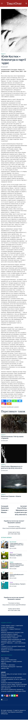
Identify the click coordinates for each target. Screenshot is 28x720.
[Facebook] (2, 695)
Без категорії (13, 541)
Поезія (11, 552)
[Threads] (10, 695)
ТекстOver (14, 3)
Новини (11, 562)
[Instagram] (3, 403)
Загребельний (10, 407)
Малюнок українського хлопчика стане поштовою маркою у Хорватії (17, 565)
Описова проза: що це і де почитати (11, 677)
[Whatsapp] (14, 401)
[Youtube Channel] (17, 695)
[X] (5, 695)
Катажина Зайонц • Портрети (17, 584)
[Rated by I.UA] (4, 700)
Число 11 (3, 53)
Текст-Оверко (5, 658)
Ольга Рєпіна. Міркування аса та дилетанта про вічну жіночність (11, 467)
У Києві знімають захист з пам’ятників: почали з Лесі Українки (16, 545)
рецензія (16, 407)
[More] (9, 403)
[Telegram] (19, 401)
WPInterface (4, 713)
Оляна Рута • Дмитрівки (8, 665)
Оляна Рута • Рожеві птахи (8, 659)
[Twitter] (9, 401)
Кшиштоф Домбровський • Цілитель (17, 575)
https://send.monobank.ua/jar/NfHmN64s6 (14, 528)
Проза (11, 573)
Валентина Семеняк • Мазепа (11, 496)
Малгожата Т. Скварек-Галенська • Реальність (16, 554)
